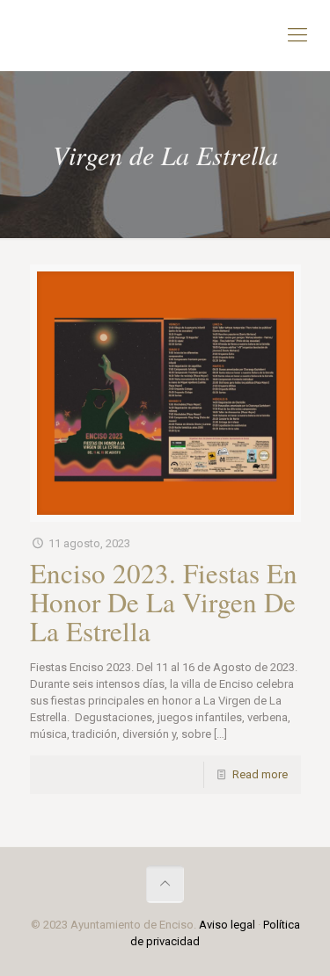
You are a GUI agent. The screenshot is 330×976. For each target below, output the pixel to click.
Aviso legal (227, 924)
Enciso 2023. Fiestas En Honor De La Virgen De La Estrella (163, 601)
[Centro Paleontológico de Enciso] (165, 35)
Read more (260, 774)
